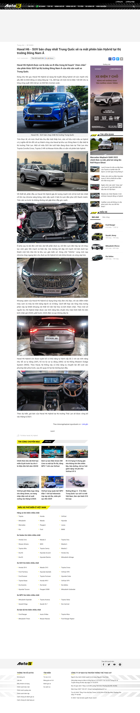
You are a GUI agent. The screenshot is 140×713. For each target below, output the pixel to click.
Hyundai (64, 521)
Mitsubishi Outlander (68, 589)
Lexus (63, 525)
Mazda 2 (64, 548)
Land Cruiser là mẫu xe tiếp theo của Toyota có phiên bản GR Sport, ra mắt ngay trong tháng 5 (112, 170)
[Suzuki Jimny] (97, 237)
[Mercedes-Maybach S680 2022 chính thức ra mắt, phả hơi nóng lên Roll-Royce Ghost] (106, 146)
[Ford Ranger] (97, 226)
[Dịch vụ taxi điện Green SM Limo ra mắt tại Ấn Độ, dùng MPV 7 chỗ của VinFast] (52, 452)
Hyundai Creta (66, 576)
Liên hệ (19, 680)
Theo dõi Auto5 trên (37, 58)
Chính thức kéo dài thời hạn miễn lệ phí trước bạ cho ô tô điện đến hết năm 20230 (27, 463)
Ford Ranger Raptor (67, 619)
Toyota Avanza (45, 600)
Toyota (21, 516)
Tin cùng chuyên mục (29, 442)
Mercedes (22, 525)
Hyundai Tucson (24, 589)
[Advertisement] (70, 25)
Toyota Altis (23, 548)
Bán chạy (106, 217)
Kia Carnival (65, 604)
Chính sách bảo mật (23, 687)
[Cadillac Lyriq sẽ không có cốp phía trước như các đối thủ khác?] (95, 204)
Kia (20, 529)
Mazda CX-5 (44, 567)
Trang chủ (20, 45)
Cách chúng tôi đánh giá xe (25, 697)
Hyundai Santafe (45, 572)
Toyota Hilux (65, 614)
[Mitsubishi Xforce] (97, 247)
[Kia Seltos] (97, 258)
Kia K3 (21, 557)
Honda (42, 516)
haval (28, 435)
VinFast (63, 516)
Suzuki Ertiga (23, 604)
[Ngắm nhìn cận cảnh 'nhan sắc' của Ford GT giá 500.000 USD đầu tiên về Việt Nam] (95, 187)
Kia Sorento (22, 585)
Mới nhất (95, 217)
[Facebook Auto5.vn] (103, 665)
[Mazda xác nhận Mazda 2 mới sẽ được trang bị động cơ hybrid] (95, 196)
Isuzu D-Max (44, 614)
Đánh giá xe (59, 6)
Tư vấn (80, 6)
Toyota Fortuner (45, 576)
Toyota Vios (65, 540)
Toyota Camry (44, 548)
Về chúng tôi (21, 677)
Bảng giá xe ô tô (49, 680)
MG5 (41, 544)
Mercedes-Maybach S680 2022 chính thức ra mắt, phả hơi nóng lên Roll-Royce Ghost (105, 160)
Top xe (49, 6)
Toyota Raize (23, 581)
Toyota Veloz (65, 600)
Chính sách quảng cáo (24, 690)
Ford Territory (23, 572)
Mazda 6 (64, 544)
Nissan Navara (45, 619)
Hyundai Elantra (45, 557)
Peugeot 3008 (44, 589)
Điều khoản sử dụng (23, 684)
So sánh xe (89, 6)
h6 (32, 435)
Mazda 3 (43, 540)
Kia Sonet (43, 585)
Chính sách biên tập (23, 693)
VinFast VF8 (65, 572)
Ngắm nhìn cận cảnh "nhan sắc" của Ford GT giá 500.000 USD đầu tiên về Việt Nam (112, 187)
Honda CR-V (23, 567)
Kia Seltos (64, 585)
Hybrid (35, 435)
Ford (41, 529)
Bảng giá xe (71, 6)
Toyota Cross (65, 567)
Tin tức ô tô (47, 677)
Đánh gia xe (47, 684)
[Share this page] (121, 58)
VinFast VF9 (65, 581)
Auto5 (52, 431)
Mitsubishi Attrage (67, 557)
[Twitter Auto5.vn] (109, 665)
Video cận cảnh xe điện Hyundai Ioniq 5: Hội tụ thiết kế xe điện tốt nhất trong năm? (112, 178)
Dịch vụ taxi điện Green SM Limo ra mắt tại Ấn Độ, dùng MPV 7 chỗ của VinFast (52, 463)
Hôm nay (48, 441)
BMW (63, 529)
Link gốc (85, 424)
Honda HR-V (44, 581)
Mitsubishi (22, 521)
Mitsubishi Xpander (25, 600)
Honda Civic (23, 540)
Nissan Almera (24, 544)
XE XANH (41, 6)
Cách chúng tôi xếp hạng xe (25, 700)
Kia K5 (21, 553)
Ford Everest (23, 576)
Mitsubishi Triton (24, 619)
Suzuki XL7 (43, 604)
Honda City (65, 553)
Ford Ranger (23, 614)
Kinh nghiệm (101, 6)
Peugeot (43, 525)
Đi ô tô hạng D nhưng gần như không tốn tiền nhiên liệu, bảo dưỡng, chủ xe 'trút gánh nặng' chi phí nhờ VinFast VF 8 (76, 466)
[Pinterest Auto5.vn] (120, 665)
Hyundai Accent (45, 553)
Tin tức (31, 6)
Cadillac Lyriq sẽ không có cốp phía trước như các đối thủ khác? (111, 204)
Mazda (42, 521)
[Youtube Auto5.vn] (114, 665)
